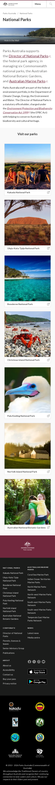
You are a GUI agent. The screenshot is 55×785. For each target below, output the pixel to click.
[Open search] (51, 3)
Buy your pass (9, 679)
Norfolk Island (39, 722)
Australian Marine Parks (27, 81)
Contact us (8, 674)
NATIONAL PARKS (11, 568)
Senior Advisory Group (13, 648)
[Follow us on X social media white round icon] (34, 661)
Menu (38, 4)
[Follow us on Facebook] (29, 661)
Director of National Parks (28, 56)
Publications (9, 653)
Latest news (33, 633)
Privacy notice (9, 683)
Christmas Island (15, 737)
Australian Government (27, 546)
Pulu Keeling (39, 737)
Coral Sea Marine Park (38, 574)
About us (7, 665)
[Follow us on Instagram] (38, 661)
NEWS (30, 628)
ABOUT (6, 660)
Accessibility (9, 670)
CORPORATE (9, 628)
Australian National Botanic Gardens (15, 752)
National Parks (26, 13)
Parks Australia (10, 4)
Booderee (15, 722)
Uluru (39, 706)
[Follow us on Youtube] (43, 661)
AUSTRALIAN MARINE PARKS (38, 568)
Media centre (34, 637)
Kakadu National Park (13, 573)
